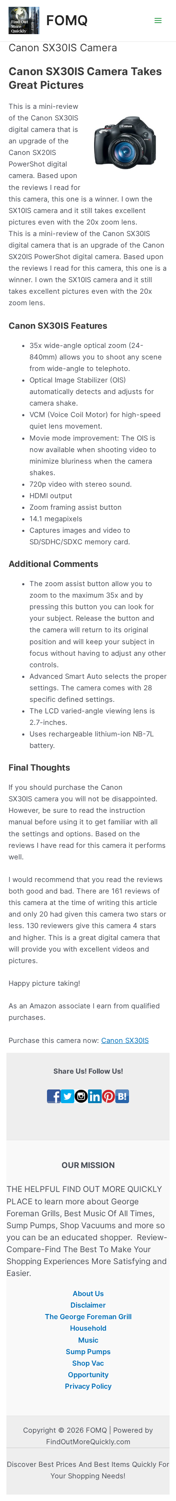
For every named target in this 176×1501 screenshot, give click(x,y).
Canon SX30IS (125, 1040)
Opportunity (88, 1374)
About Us (88, 1293)
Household (88, 1328)
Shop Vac (88, 1363)
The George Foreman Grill (88, 1316)
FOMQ (67, 20)
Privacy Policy (88, 1386)
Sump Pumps (88, 1351)
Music (88, 1340)
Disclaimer (88, 1305)
